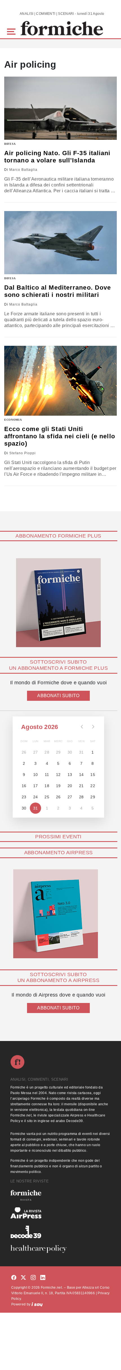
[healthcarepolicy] (60, 1249)
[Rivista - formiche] (60, 1195)
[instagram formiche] (33, 1278)
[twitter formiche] (23, 1278)
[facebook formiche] (14, 1278)
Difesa (10, 143)
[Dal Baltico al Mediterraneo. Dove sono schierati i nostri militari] (60, 242)
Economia (13, 419)
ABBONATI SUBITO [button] (58, 695)
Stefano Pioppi (22, 453)
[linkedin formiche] (43, 1278)
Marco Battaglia (23, 170)
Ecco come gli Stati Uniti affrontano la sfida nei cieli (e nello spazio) (59, 436)
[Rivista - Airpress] (60, 1213)
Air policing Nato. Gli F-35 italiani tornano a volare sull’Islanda (57, 157)
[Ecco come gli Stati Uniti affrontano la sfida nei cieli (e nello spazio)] (60, 381)
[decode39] (60, 1231)
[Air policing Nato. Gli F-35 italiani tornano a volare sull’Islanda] (60, 108)
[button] (12, 31)
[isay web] (37, 1304)
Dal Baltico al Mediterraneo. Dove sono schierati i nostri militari (57, 291)
